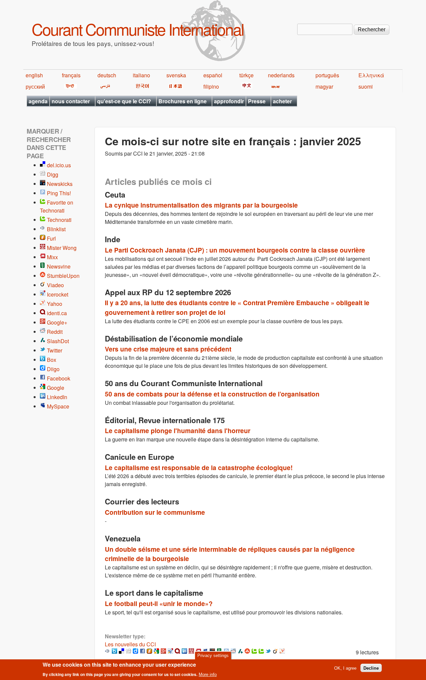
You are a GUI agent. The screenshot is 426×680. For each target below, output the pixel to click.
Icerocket (57, 294)
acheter (282, 101)
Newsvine (59, 266)
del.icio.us (59, 165)
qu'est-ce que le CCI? (124, 101)
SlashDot (58, 341)
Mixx (52, 257)
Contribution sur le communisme (155, 512)
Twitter (54, 350)
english (34, 75)
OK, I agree (345, 667)
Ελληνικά (371, 75)
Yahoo (54, 304)
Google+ (57, 322)
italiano (141, 75)
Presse (257, 101)
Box (51, 359)
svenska (176, 75)
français (71, 75)
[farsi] (104, 86)
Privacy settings (213, 655)
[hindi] (69, 86)
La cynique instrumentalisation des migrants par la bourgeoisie (201, 205)
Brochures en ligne (182, 101)
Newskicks (60, 184)
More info (208, 674)
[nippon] (174, 86)
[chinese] (245, 86)
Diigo (53, 369)
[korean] (141, 86)
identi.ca (57, 313)
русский (35, 86)
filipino (211, 86)
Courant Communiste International (138, 28)
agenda (38, 101)
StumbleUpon (63, 276)
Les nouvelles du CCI (130, 644)
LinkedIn (57, 397)
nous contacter (71, 101)
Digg (52, 174)
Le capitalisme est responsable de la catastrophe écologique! (199, 467)
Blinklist (56, 229)
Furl (51, 238)
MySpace (58, 406)
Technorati (59, 220)
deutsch (107, 75)
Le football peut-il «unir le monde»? (159, 603)
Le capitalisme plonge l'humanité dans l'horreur (177, 430)
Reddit (55, 332)
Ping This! (59, 193)
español (212, 75)
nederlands (281, 75)
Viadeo (55, 285)
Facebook (58, 378)
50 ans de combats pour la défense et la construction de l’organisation (212, 393)
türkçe (246, 75)
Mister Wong (62, 248)
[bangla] (274, 86)
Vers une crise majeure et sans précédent (168, 348)
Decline (371, 667)
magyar (324, 86)
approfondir (229, 101)
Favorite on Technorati (56, 206)
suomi (365, 86)
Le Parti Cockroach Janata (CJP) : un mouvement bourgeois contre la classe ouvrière (235, 250)
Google (55, 387)
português (327, 75)
